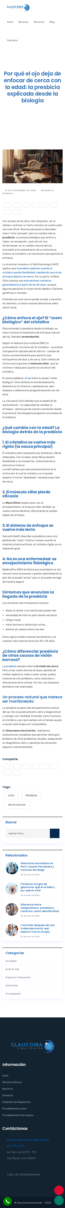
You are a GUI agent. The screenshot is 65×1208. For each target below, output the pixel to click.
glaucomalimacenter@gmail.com (28, 1140)
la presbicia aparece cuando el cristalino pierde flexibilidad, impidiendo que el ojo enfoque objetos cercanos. (32, 272)
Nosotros (39, 22)
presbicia (11, 666)
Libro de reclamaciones (23, 1174)
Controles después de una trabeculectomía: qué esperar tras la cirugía (38, 928)
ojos (11, 795)
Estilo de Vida (12, 969)
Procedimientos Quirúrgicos (18, 1115)
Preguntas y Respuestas (18, 977)
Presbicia (31, 795)
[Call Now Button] (7, 1201)
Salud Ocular (16, 805)
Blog (52, 22)
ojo (29, 378)
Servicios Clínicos (12, 1082)
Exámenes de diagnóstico (16, 1102)
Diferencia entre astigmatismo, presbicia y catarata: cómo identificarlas (40, 908)
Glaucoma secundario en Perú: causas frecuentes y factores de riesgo (37, 866)
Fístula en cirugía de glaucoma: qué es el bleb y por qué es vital (38, 887)
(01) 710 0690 (15, 1146)
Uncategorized (13, 993)
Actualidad (11, 961)
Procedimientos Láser (14, 1108)
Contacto (12, 40)
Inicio (10, 22)
